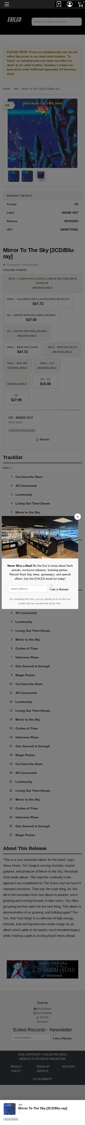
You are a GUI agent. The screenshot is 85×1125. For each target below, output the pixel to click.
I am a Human (59, 589)
